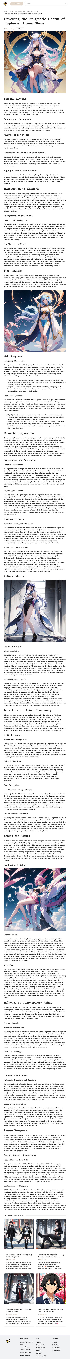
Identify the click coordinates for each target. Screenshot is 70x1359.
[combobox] (45, 4)
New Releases (31, 11)
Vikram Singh (10, 29)
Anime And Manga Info (17, 11)
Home (5, 11)
